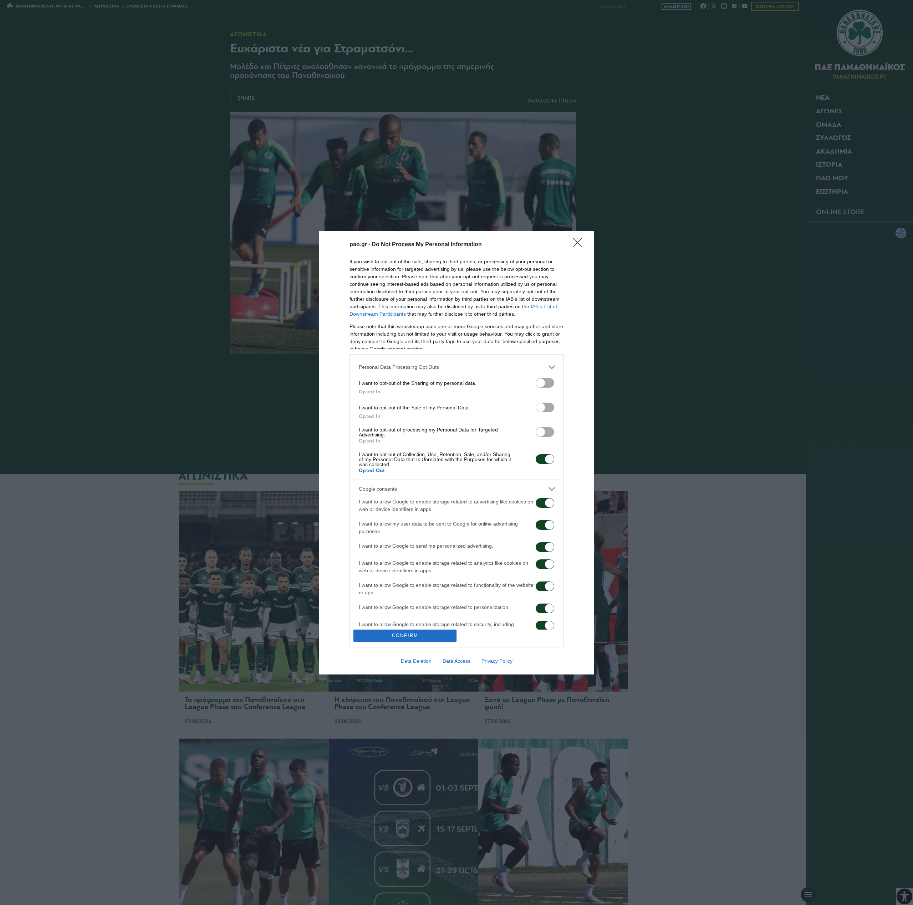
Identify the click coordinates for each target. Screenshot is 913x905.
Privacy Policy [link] (496, 661)
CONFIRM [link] (405, 635)
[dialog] (456, 452)
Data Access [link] (456, 661)
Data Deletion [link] (416, 661)
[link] (580, 245)
